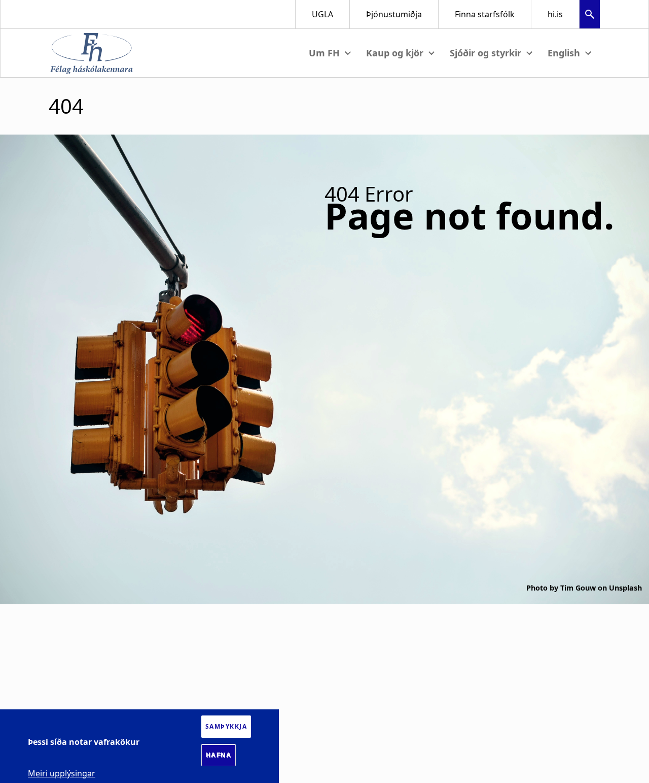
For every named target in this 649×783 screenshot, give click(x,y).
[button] (590, 15)
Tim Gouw (578, 588)
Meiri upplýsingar (61, 772)
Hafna (219, 755)
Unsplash (625, 588)
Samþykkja (226, 726)
